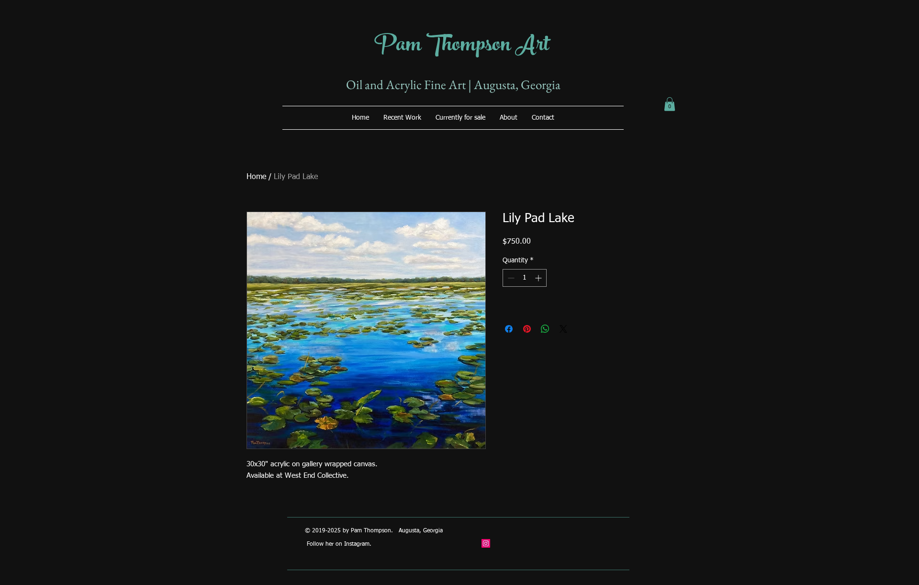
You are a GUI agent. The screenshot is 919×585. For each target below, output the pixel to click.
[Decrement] (510, 278)
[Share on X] (563, 329)
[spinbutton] (524, 278)
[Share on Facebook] (509, 329)
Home (256, 177)
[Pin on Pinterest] (527, 329)
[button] (669, 104)
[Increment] (539, 278)
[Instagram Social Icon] (486, 543)
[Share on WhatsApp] (545, 329)
